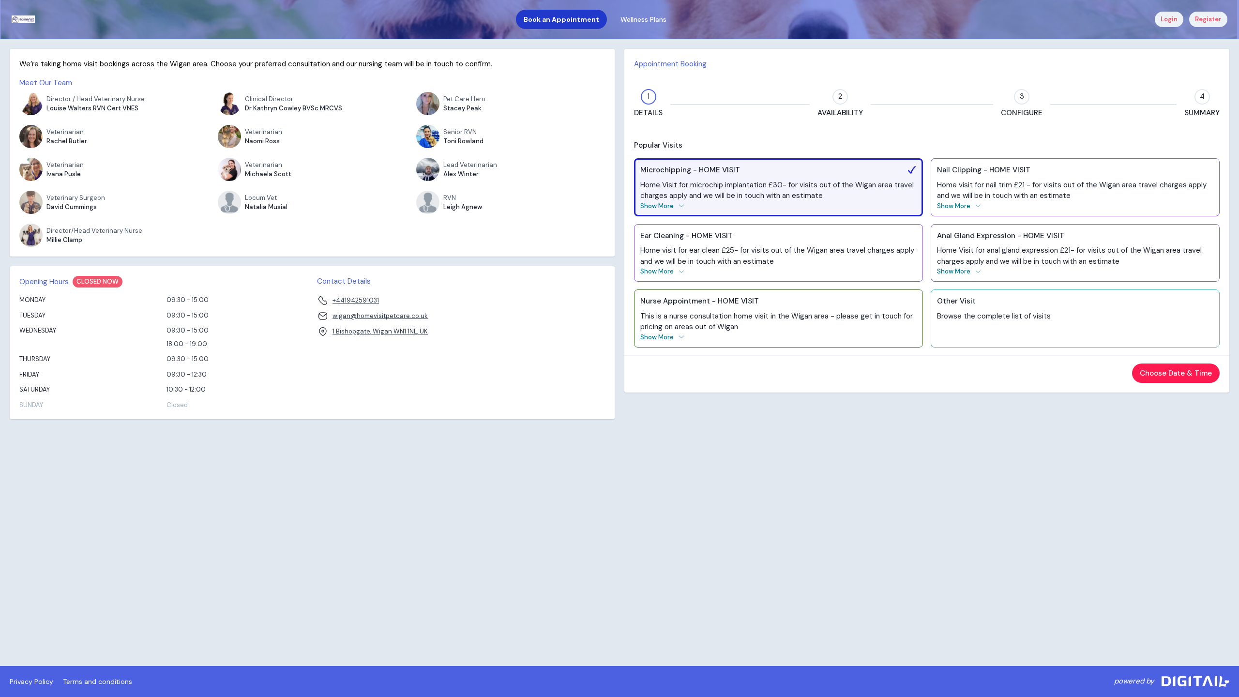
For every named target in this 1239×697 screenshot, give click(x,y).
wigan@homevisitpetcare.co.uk (380, 316)
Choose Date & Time (1176, 373)
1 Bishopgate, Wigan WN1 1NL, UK (380, 331)
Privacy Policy (31, 681)
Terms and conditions (97, 681)
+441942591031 (355, 300)
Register (1208, 19)
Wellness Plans (643, 19)
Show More (657, 206)
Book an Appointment (561, 19)
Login (1169, 19)
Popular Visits (658, 145)
